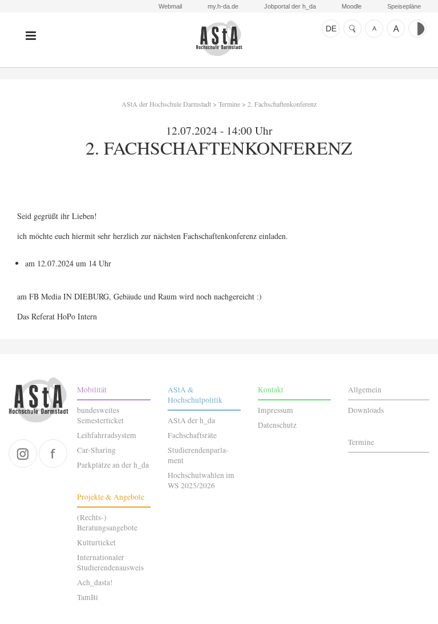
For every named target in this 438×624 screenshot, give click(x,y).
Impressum (275, 410)
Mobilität (92, 389)
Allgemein (365, 389)
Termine (229, 103)
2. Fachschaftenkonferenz (282, 103)
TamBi (87, 597)
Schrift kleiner (374, 28)
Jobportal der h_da (290, 6)
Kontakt (270, 389)
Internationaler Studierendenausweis (110, 562)
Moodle (352, 6)
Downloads (366, 410)
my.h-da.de (223, 6)
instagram (23, 453)
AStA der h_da (191, 420)
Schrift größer (396, 28)
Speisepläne (404, 6)
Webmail (170, 6)
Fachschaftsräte (192, 435)
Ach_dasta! (95, 582)
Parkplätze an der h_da (113, 465)
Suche (352, 28)
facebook (53, 453)
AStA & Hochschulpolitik (195, 394)
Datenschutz (277, 425)
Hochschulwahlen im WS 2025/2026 (201, 480)
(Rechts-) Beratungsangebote (107, 522)
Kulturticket (96, 542)
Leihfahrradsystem (106, 435)
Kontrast (417, 28)
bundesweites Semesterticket (100, 415)
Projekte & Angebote (110, 497)
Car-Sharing (96, 450)
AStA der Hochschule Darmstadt (219, 38)
